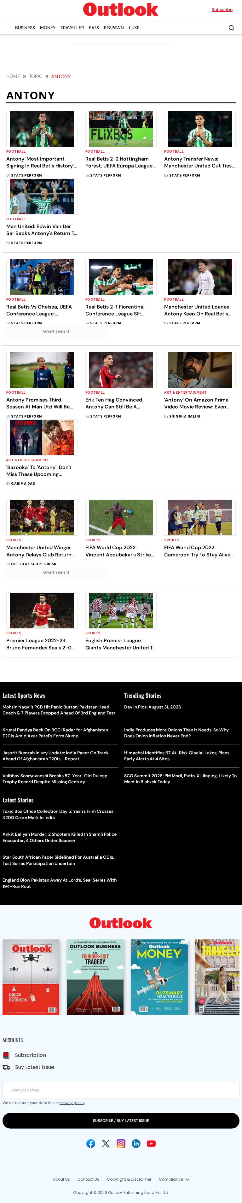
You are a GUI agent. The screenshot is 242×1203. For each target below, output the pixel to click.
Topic (36, 76)
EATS (94, 27)
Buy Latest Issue (34, 1067)
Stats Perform (26, 175)
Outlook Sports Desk (33, 564)
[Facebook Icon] (91, 1144)
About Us (61, 1179)
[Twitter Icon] (106, 1144)
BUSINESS (25, 27)
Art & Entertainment (185, 392)
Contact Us (88, 1179)
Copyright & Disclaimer (129, 1179)
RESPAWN (114, 27)
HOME (13, 76)
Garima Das (23, 483)
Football (16, 151)
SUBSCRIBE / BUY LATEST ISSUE (121, 1120)
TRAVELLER (72, 27)
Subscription (30, 1055)
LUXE (134, 27)
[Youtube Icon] (151, 1144)
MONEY (47, 27)
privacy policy (71, 1102)
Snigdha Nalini (184, 416)
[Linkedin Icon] (136, 1144)
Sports (13, 540)
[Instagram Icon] (121, 1144)
